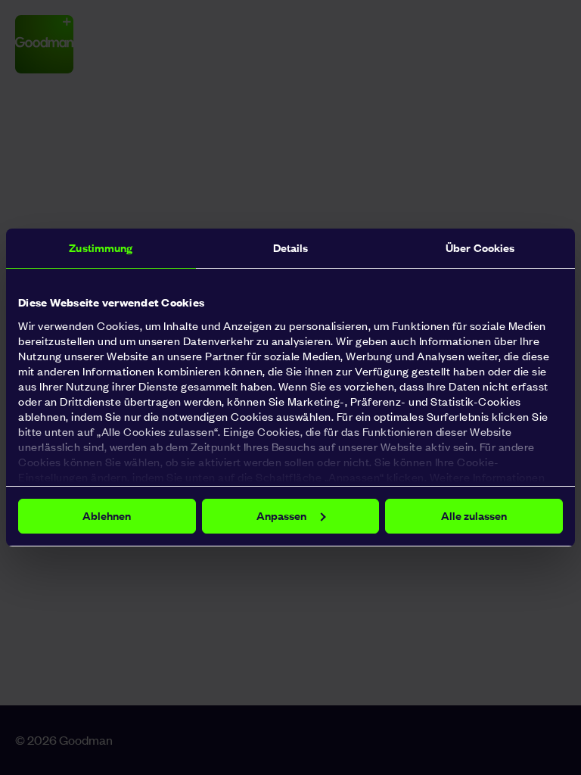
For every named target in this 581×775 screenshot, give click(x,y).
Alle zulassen (474, 516)
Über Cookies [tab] (480, 248)
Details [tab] (291, 248)
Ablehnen (106, 516)
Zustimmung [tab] (100, 248)
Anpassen (281, 516)
